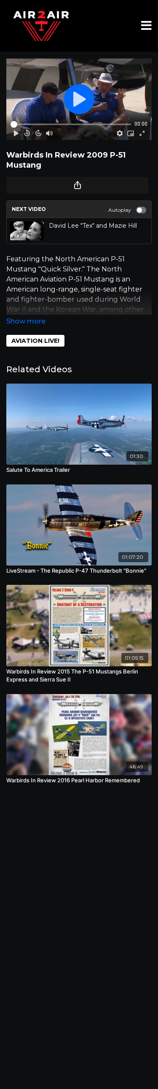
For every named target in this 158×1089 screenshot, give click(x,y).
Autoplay (119, 210)
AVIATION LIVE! (35, 341)
